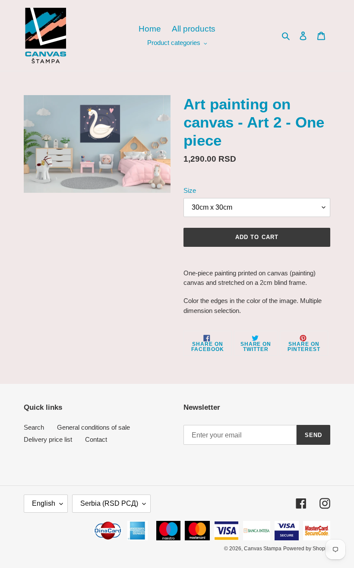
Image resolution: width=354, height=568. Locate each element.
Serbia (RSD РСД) (109, 503)
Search (34, 427)
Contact (96, 439)
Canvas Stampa (262, 549)
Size (189, 190)
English (43, 503)
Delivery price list (48, 439)
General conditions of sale (93, 427)
